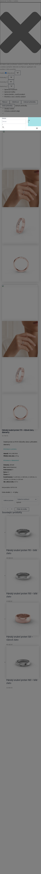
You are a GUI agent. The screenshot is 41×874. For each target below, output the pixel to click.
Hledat (4, 118)
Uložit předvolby (7, 106)
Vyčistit (18, 502)
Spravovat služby (9, 92)
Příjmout (4, 102)
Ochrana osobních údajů (12, 111)
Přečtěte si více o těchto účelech (15, 97)
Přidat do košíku (22, 509)
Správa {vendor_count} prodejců (14, 94)
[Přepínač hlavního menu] (37, 128)
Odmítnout (15, 102)
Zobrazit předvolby (29, 102)
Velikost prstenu (8, 500)
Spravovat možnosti (10, 90)
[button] (20, 32)
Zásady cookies (9, 109)
